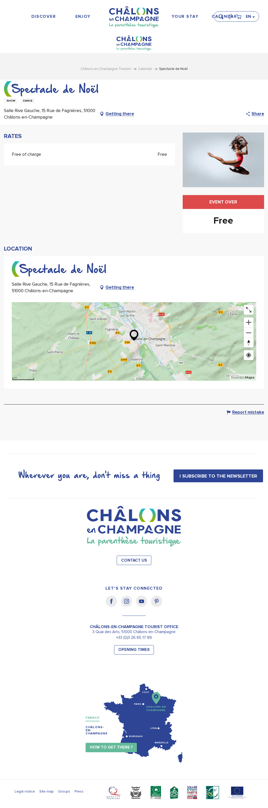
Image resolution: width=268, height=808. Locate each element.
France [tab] (92, 718)
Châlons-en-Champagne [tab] (97, 730)
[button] (222, 14)
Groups (64, 791)
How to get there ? (111, 747)
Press (79, 791)
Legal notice (25, 791)
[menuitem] (43, 16)
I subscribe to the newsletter (218, 476)
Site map (46, 791)
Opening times (134, 649)
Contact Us (134, 560)
